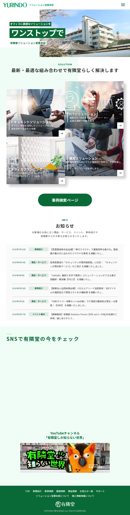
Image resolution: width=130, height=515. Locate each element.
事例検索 (49, 491)
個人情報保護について (83, 495)
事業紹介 (37, 491)
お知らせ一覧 (86, 491)
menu (123, 4)
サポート (100, 491)
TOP (27, 491)
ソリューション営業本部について (52, 495)
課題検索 (60, 491)
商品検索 (72, 491)
